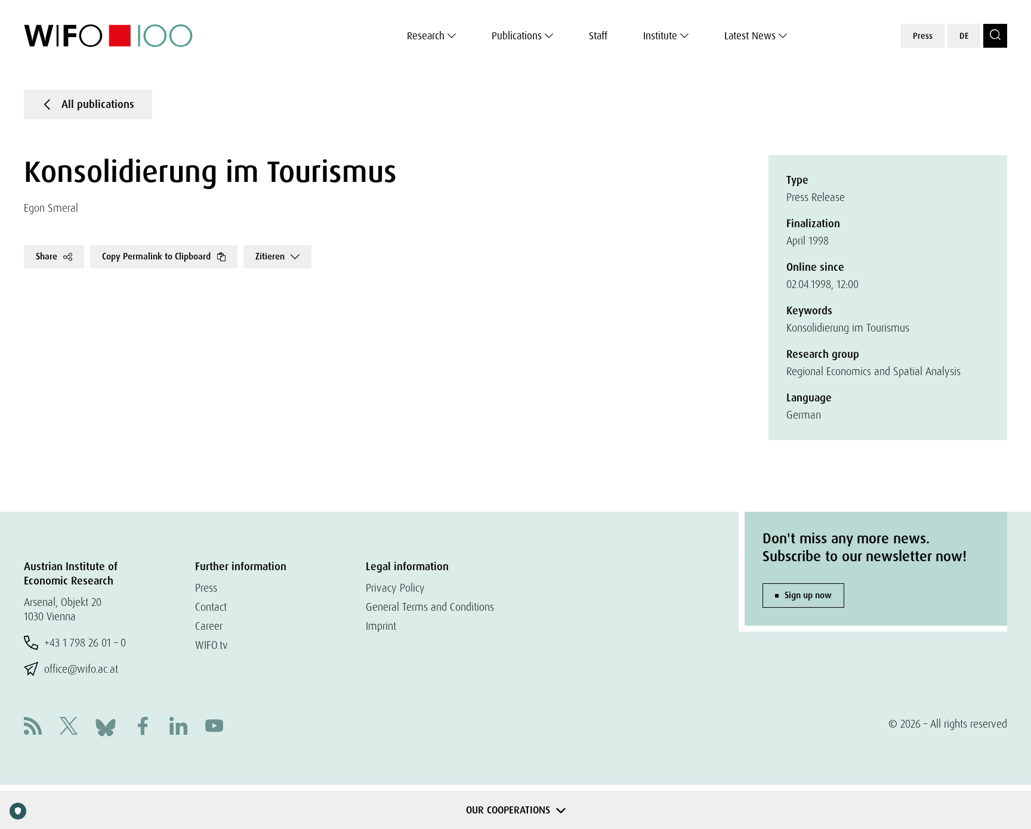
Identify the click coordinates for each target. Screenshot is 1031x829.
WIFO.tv (211, 645)
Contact (211, 607)
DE (963, 35)
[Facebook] (143, 727)
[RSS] (33, 727)
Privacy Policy (395, 588)
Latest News (750, 35)
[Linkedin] (178, 727)
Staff (598, 35)
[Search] (995, 36)
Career (209, 626)
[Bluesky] (105, 726)
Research (425, 35)
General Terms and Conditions (430, 607)
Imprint (381, 626)
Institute (660, 35)
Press (923, 35)
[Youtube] (214, 727)
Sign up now (808, 595)
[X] (69, 727)
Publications (517, 35)
